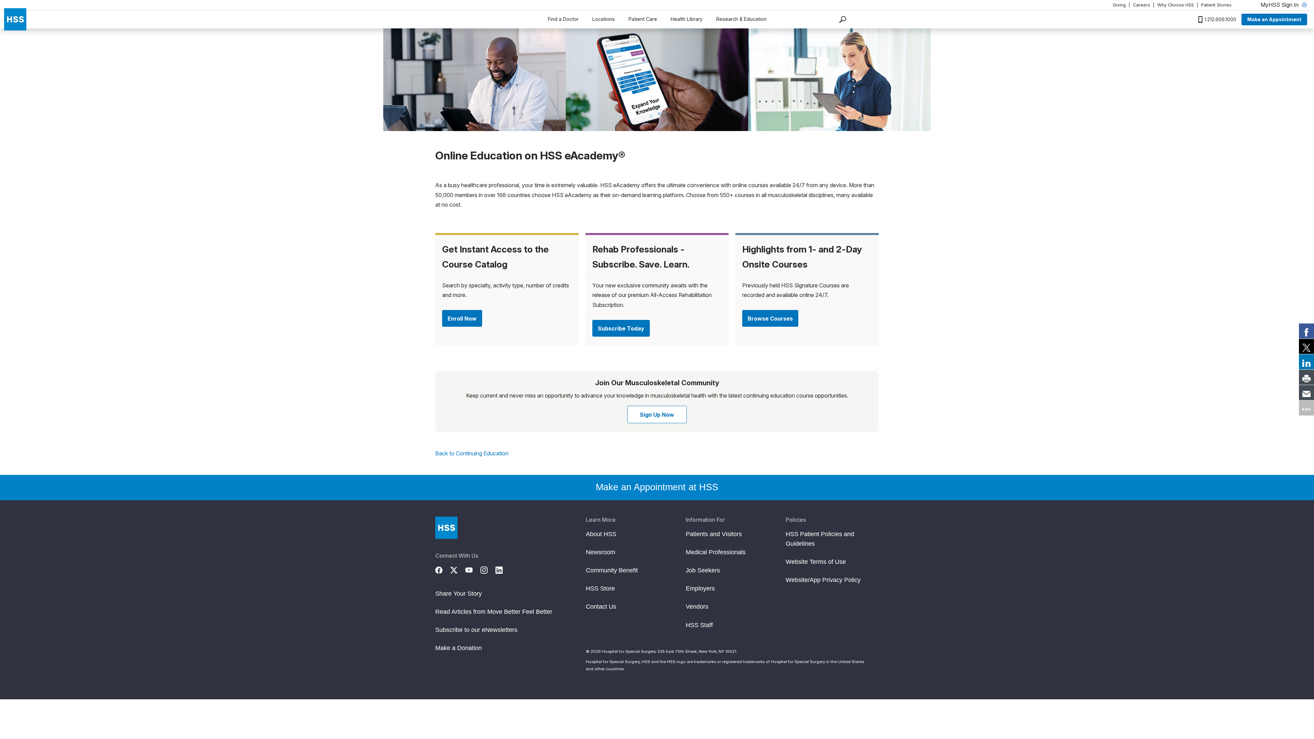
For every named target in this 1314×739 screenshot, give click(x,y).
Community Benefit (612, 570)
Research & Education (741, 19)
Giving (1119, 5)
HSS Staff (699, 625)
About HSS (601, 534)
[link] (1306, 331)
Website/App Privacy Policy (823, 579)
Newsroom (600, 552)
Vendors (697, 606)
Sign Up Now (657, 414)
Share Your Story (458, 593)
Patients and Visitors (714, 534)
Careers (1141, 5)
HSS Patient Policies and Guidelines (820, 539)
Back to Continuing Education (471, 453)
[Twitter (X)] (457, 569)
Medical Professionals (716, 552)
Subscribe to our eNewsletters (476, 629)
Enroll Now (462, 318)
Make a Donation (458, 648)
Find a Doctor (563, 19)
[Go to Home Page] (446, 528)
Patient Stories (1216, 5)
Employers (700, 588)
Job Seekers (703, 570)
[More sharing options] (1306, 408)
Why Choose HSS (1175, 5)
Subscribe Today (621, 328)
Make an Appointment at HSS (657, 487)
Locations (603, 19)
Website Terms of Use (816, 561)
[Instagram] (487, 569)
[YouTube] (472, 569)
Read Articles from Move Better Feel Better (493, 611)
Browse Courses (770, 318)
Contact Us (601, 606)
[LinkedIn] (503, 569)
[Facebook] (442, 569)
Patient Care (643, 19)
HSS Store (600, 588)
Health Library (687, 19)
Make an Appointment (1274, 19)
